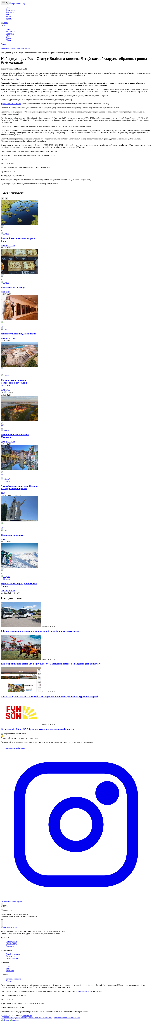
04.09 (8, 338)
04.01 (8, 591)
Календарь (10, 12)
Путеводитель (11, 942)
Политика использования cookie (67, 1018)
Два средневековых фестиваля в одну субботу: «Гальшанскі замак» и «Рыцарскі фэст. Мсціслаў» (51, 663)
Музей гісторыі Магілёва (11, 104)
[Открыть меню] (5, 3)
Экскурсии (10, 10)
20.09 (3, 540)
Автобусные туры (13, 954)
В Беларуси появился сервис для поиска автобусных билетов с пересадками (40, 631)
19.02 (12, 591)
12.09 (12, 246)
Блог (8, 14)
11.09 (12, 338)
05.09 (8, 246)
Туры (8, 8)
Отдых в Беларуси (13, 958)
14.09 (3, 493)
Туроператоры (11, 944)
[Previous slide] (2, 198)
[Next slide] (6, 198)
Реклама (9, 981)
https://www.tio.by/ (85, 991)
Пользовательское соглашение (40, 1018)
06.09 (3, 292)
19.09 (8, 390)
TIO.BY (5, 1016)
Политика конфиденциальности (14, 1018)
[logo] (17, 4)
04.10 (8, 292)
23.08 (3, 442)
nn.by (15, 79)
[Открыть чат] (2, 921)
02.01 (3, 591)
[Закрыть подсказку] (2, 904)
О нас (8, 966)
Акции (8, 16)
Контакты (10, 971)
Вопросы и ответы (13, 979)
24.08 (8, 442)
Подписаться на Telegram (14, 748)
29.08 (3, 246)
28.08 (3, 338)
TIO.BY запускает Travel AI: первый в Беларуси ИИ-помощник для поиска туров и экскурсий (49, 696)
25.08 (12, 442)
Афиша (9, 19)
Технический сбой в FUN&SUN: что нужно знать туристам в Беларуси (37, 729)
